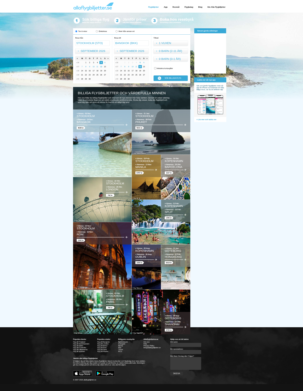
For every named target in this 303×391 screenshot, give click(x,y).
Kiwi (119, 348)
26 (101, 75)
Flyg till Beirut (102, 346)
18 (97, 71)
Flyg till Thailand (79, 342)
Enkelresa (103, 31)
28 (82, 79)
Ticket (120, 349)
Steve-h (139, 288)
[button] (93, 51)
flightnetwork (123, 342)
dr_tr (138, 198)
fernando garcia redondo (87, 288)
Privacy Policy (148, 346)
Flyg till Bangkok (103, 342)
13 (105, 67)
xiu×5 (168, 288)
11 (97, 67)
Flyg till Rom (102, 348)
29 (86, 79)
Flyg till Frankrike (79, 348)
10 (94, 67)
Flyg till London (103, 344)
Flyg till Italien (78, 346)
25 (97, 75)
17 (94, 71)
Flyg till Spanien (79, 351)
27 (105, 75)
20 (105, 71)
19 (101, 71)
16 (90, 71)
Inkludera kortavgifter (165, 68)
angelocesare (171, 198)
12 (101, 67)
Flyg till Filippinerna (80, 349)
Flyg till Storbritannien (81, 344)
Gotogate (121, 344)
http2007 (140, 333)
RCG (120, 351)
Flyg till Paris (102, 349)
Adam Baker (141, 153)
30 (90, 79)
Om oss (146, 342)
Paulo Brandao (83, 175)
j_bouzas (81, 220)
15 (86, 71)
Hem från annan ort (127, 31)
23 (90, 75)
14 (82, 71)
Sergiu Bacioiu (142, 243)
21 (82, 75)
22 (86, 75)
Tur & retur (82, 31)
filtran (80, 333)
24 (94, 75)
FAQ (145, 344)
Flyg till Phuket (102, 351)
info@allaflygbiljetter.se (152, 348)
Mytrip (120, 346)
